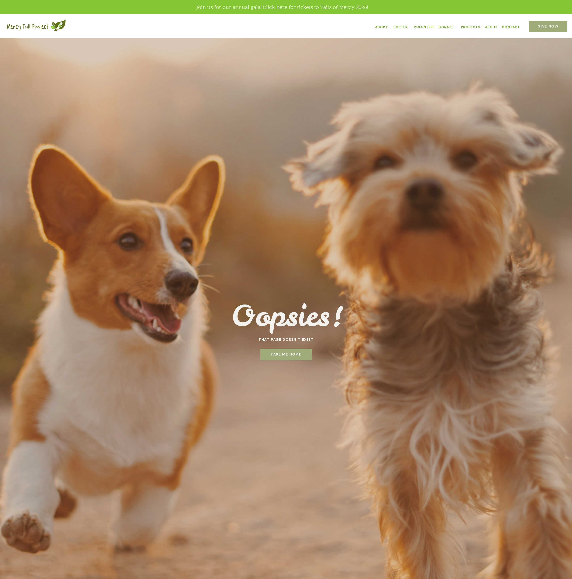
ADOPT (381, 27)
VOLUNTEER (424, 27)
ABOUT (491, 27)
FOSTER (401, 27)
